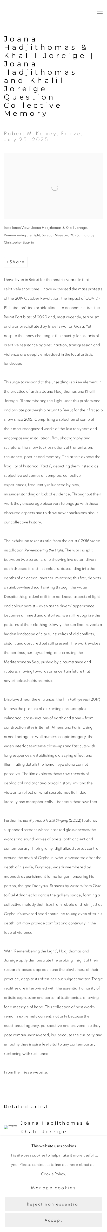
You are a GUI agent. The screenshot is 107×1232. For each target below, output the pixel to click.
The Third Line (27, 13)
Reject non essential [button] (53, 1204)
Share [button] (17, 262)
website (40, 1072)
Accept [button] (53, 1220)
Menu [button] (99, 14)
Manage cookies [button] (53, 1188)
